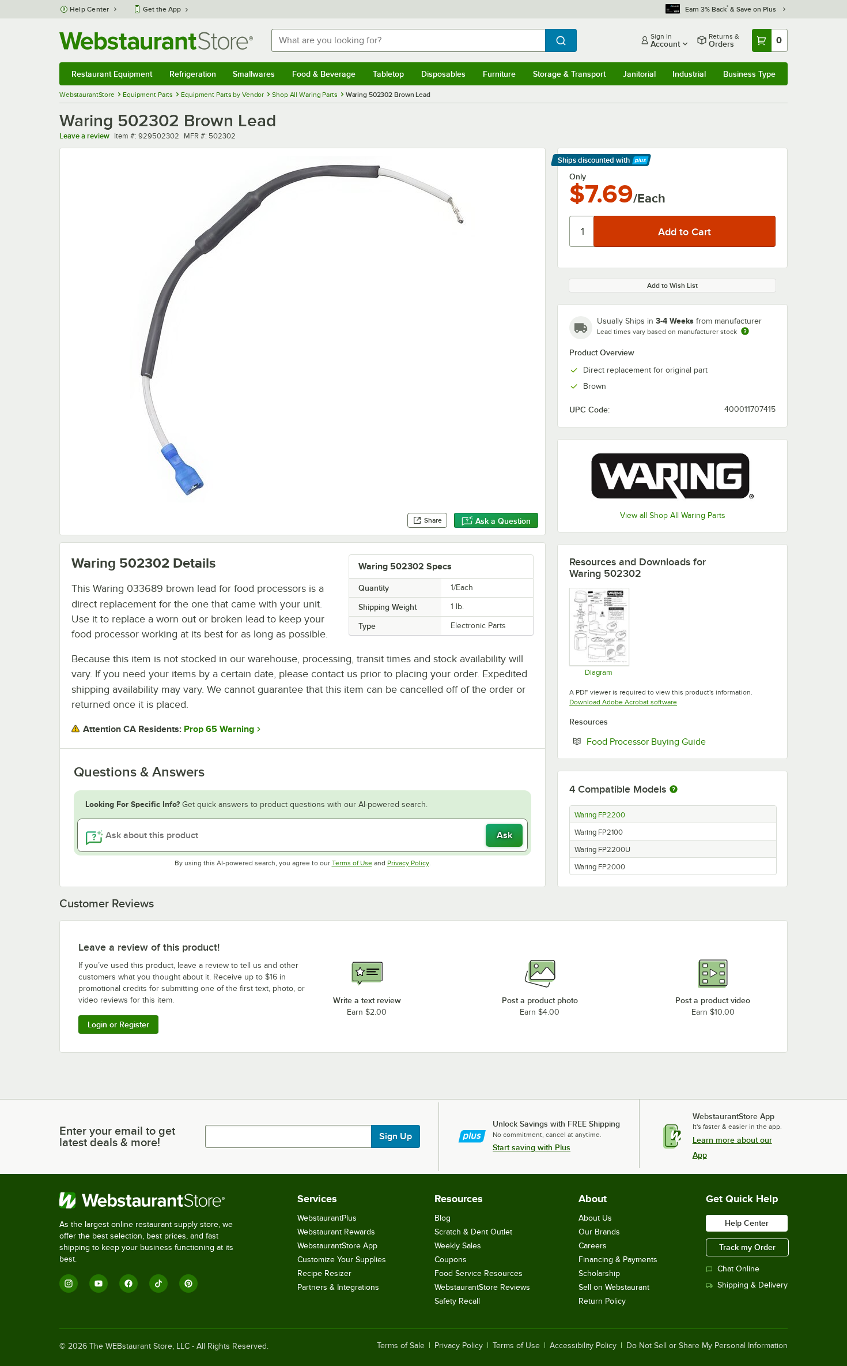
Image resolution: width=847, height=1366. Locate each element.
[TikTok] (158, 1283)
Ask (504, 835)
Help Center (89, 9)
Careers (592, 1245)
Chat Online (738, 1268)
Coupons (450, 1259)
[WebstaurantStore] (154, 1200)
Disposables (443, 73)
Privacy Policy (408, 863)
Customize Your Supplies (341, 1259)
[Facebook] (128, 1283)
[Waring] (672, 476)
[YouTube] (98, 1283)
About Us (595, 1218)
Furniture (499, 73)
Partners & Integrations (338, 1287)
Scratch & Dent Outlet (473, 1232)
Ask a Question (503, 521)
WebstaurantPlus (327, 1218)
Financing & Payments (617, 1259)
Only (577, 176)
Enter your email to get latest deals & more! (117, 1136)
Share (433, 520)
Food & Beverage (324, 73)
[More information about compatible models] (673, 790)
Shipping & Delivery (752, 1285)
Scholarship (599, 1273)
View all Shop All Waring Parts (672, 515)
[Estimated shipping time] (745, 331)
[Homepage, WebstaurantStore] (156, 41)
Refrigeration (192, 73)
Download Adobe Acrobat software (623, 702)
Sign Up (395, 1136)
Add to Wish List (672, 286)
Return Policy (602, 1301)
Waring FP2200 (599, 815)
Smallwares (254, 73)
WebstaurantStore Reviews (482, 1287)
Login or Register (118, 1024)
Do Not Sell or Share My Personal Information (707, 1346)
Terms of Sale (401, 1346)
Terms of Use (352, 863)
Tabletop (388, 73)
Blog (442, 1218)
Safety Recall (457, 1301)
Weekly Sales (457, 1245)
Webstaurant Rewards (336, 1232)
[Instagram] (68, 1283)
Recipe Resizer (324, 1273)
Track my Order (747, 1247)
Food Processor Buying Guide (681, 741)
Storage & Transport (569, 73)
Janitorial (639, 73)
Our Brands (599, 1232)
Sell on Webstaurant (613, 1287)
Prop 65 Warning (219, 729)
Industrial (689, 73)
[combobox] (408, 40)
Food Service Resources (478, 1273)
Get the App (162, 9)
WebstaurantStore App (337, 1245)
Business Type (749, 73)
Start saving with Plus (531, 1147)
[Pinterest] (188, 1283)
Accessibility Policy (583, 1346)
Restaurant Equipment (111, 73)
